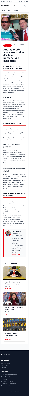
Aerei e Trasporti (5, 377)
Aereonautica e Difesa (7, 381)
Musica (16, 10)
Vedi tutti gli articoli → (17, 254)
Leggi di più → (8, 288)
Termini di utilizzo (6, 363)
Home (20, 1)
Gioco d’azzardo (5, 365)
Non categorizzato (7, 45)
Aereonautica (4, 379)
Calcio (9, 10)
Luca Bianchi (16, 231)
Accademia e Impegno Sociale (9, 374)
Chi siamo (3, 367)
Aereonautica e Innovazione (8, 383)
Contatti (26, 1)
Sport (3, 10)
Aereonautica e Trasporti (7, 386)
